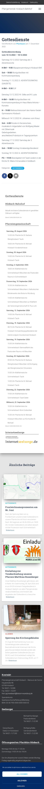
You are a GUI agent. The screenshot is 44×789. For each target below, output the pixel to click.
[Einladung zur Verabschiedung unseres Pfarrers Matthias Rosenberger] (22, 550)
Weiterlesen (10, 530)
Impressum (24, 2)
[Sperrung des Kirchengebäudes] (22, 617)
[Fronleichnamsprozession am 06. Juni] (22, 487)
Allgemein (9, 634)
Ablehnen (22, 781)
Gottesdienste (18, 168)
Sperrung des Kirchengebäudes (22, 637)
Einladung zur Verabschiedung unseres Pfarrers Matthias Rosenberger (21, 574)
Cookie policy (21, 786)
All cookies (22, 774)
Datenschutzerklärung (13, 2)
